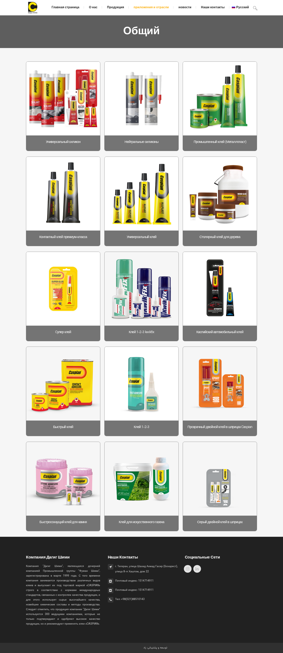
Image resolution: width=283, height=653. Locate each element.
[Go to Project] (30, 131)
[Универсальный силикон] (63, 98)
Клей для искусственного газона (141, 522)
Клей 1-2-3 (141, 427)
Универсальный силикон (63, 142)
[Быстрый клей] (63, 384)
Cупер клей (63, 332)
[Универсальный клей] (141, 194)
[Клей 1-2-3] (141, 384)
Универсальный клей (141, 237)
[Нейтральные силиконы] (141, 98)
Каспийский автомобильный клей (219, 332)
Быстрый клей (63, 427)
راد (144, 648)
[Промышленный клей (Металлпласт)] (220, 98)
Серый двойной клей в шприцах (219, 522)
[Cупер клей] (63, 289)
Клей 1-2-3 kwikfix (141, 332)
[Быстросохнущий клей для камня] (63, 479)
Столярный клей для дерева (219, 237)
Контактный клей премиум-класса (63, 237)
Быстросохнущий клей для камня (63, 522)
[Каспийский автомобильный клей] (220, 289)
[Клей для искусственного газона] (141, 479)
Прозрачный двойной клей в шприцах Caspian (220, 427)
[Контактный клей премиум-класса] (63, 194)
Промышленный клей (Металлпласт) (220, 142)
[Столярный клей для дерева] (220, 194)
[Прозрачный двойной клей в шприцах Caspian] (220, 384)
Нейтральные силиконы (141, 142)
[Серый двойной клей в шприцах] (220, 479)
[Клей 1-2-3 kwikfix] (141, 289)
